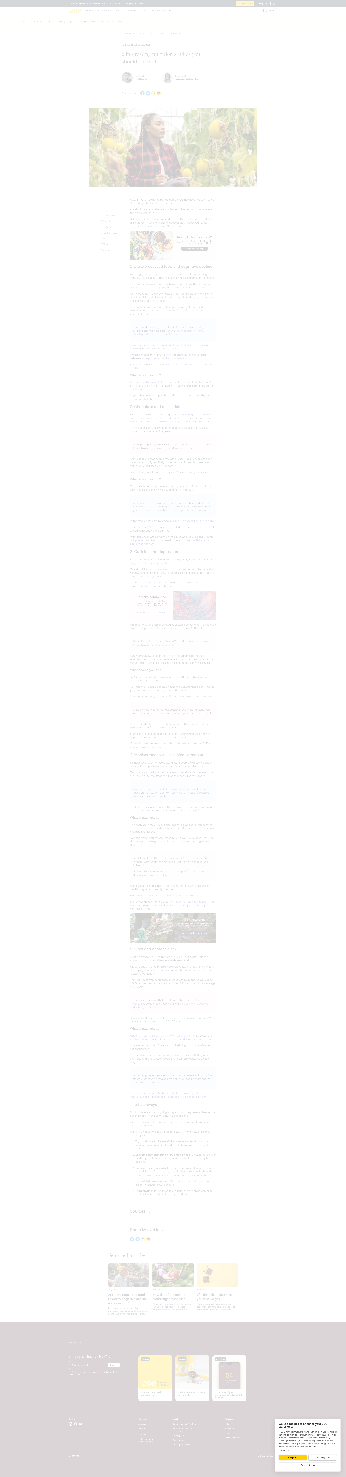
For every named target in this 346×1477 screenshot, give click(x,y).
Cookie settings (308, 1465)
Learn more (284, 1450)
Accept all (292, 1457)
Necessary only (322, 1458)
